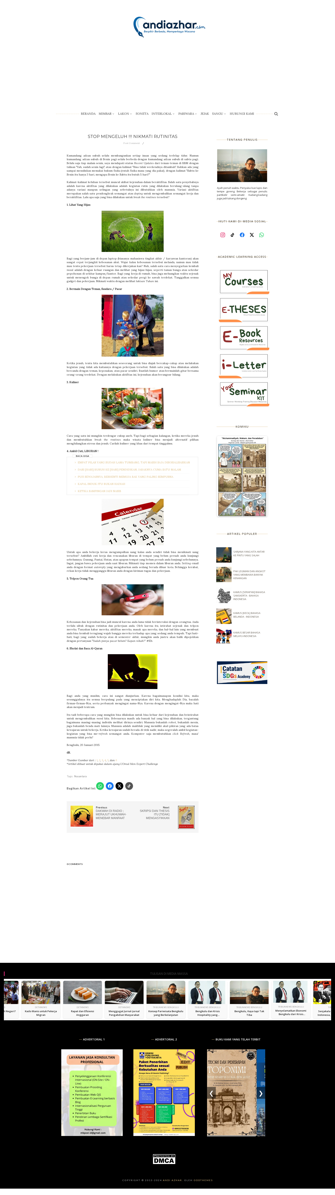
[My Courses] (244, 281)
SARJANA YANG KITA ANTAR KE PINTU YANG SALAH (249, 553)
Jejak (205, 113)
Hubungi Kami (242, 113)
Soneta (142, 113)
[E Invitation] (244, 365)
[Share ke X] (119, 786)
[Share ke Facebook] (110, 786)
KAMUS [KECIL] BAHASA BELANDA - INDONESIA (246, 614)
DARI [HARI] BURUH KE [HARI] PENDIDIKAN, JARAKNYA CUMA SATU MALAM (129, 469)
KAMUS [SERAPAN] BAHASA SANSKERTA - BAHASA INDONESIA (249, 595)
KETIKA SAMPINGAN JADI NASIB (99, 491)
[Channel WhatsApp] (261, 235)
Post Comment (131, 143)
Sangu (217, 114)
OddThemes (203, 1180)
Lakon (123, 114)
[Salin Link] (129, 786)
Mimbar (105, 114)
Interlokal (162, 114)
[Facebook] (242, 235)
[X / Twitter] (252, 235)
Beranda (88, 113)
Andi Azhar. (173, 1180)
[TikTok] (232, 235)
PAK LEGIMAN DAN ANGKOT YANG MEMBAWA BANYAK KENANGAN (249, 574)
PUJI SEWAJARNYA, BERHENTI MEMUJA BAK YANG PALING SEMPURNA (125, 477)
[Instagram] (222, 235)
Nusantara (80, 776)
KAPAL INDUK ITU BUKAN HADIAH (101, 484)
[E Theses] (244, 309)
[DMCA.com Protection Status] (164, 1163)
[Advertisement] (167, 73)
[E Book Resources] (244, 337)
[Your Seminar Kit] (244, 393)
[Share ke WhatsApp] (100, 786)
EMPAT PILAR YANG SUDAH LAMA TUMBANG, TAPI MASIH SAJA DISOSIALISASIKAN (134, 462)
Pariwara (186, 114)
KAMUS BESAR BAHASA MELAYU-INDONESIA (246, 634)
